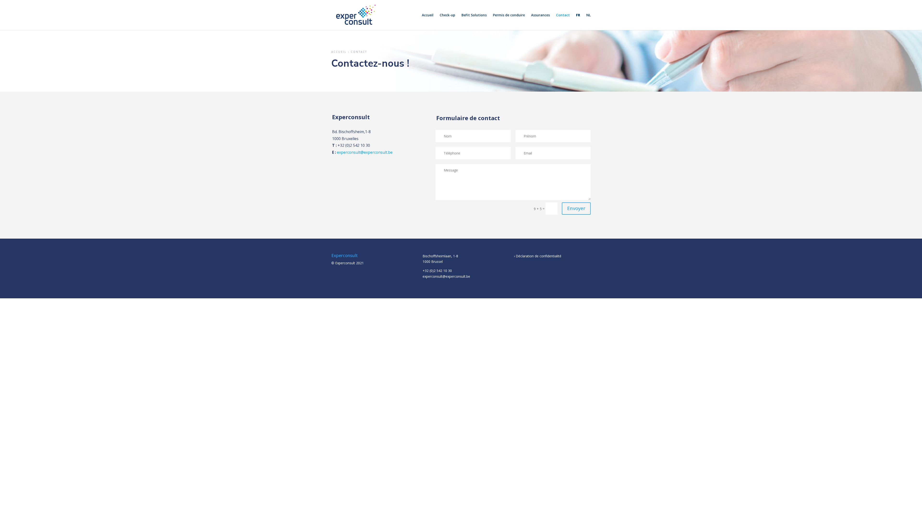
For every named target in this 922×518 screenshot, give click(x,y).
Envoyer (576, 208)
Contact (563, 15)
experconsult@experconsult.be (365, 152)
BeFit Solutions (474, 15)
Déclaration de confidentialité (538, 256)
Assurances (540, 15)
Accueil (427, 15)
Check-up (447, 15)
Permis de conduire (509, 15)
